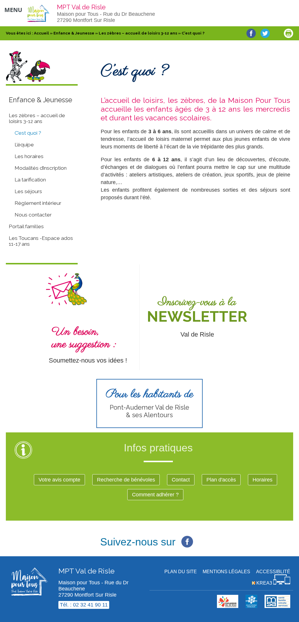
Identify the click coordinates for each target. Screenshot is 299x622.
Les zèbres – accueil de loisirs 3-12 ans (37, 118)
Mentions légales (226, 571)
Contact (181, 480)
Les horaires (29, 156)
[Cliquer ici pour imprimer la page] (288, 33)
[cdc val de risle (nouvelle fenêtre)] (227, 606)
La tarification (30, 180)
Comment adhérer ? (155, 495)
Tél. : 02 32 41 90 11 (84, 605)
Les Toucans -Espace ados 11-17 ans (41, 241)
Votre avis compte (59, 480)
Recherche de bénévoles (126, 480)
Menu (13, 10)
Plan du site (180, 571)
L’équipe (24, 145)
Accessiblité (273, 571)
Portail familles (26, 226)
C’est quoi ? (28, 133)
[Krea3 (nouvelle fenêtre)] (252, 606)
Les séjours (28, 191)
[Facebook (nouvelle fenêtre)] (187, 538)
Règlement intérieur (38, 203)
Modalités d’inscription (41, 168)
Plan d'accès (221, 480)
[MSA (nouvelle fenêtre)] (277, 606)
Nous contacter (33, 215)
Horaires (262, 480)
